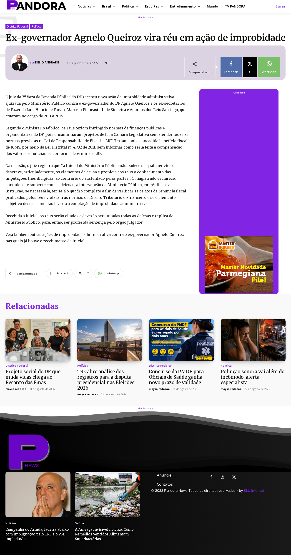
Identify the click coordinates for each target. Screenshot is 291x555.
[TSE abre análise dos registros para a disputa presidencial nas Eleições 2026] (109, 340)
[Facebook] (211, 477)
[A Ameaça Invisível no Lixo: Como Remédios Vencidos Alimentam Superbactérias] (107, 494)
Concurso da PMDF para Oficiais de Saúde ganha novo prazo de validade (176, 377)
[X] (234, 477)
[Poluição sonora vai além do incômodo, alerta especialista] (253, 340)
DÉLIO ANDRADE (47, 62)
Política (36, 26)
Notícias (10, 523)
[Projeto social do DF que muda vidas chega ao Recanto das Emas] (37, 340)
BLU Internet (254, 490)
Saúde (79, 523)
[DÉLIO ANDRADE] (20, 62)
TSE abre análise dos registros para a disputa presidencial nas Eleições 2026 (105, 380)
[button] (281, 6)
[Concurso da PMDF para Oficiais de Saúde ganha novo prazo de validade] (181, 340)
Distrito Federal (17, 26)
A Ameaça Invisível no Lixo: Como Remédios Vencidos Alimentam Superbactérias (104, 534)
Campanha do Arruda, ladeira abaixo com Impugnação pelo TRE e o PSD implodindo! (37, 534)
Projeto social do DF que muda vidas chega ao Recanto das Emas (32, 377)
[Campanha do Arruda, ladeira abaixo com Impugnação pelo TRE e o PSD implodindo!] (37, 494)
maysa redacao (15, 389)
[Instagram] (222, 477)
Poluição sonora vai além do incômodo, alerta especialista (252, 377)
